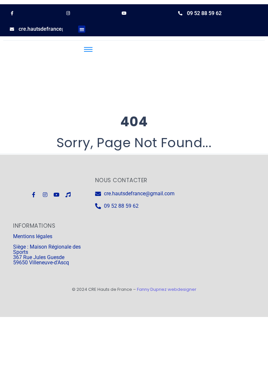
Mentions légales (32, 236)
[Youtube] (56, 194)
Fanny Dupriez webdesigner (166, 289)
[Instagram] (45, 194)
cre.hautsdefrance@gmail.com (55, 29)
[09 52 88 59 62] (180, 13)
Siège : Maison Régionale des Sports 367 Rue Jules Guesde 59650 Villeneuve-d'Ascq (47, 255)
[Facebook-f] (33, 194)
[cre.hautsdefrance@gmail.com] (12, 29)
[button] (82, 29)
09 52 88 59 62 (204, 13)
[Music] (68, 194)
